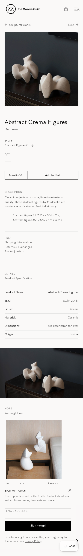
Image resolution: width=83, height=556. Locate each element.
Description (13, 192)
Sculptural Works (19, 24)
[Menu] (76, 9)
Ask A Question (14, 251)
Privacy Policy (33, 541)
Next (71, 24)
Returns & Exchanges (18, 247)
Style (9, 142)
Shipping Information (18, 242)
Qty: (8, 155)
